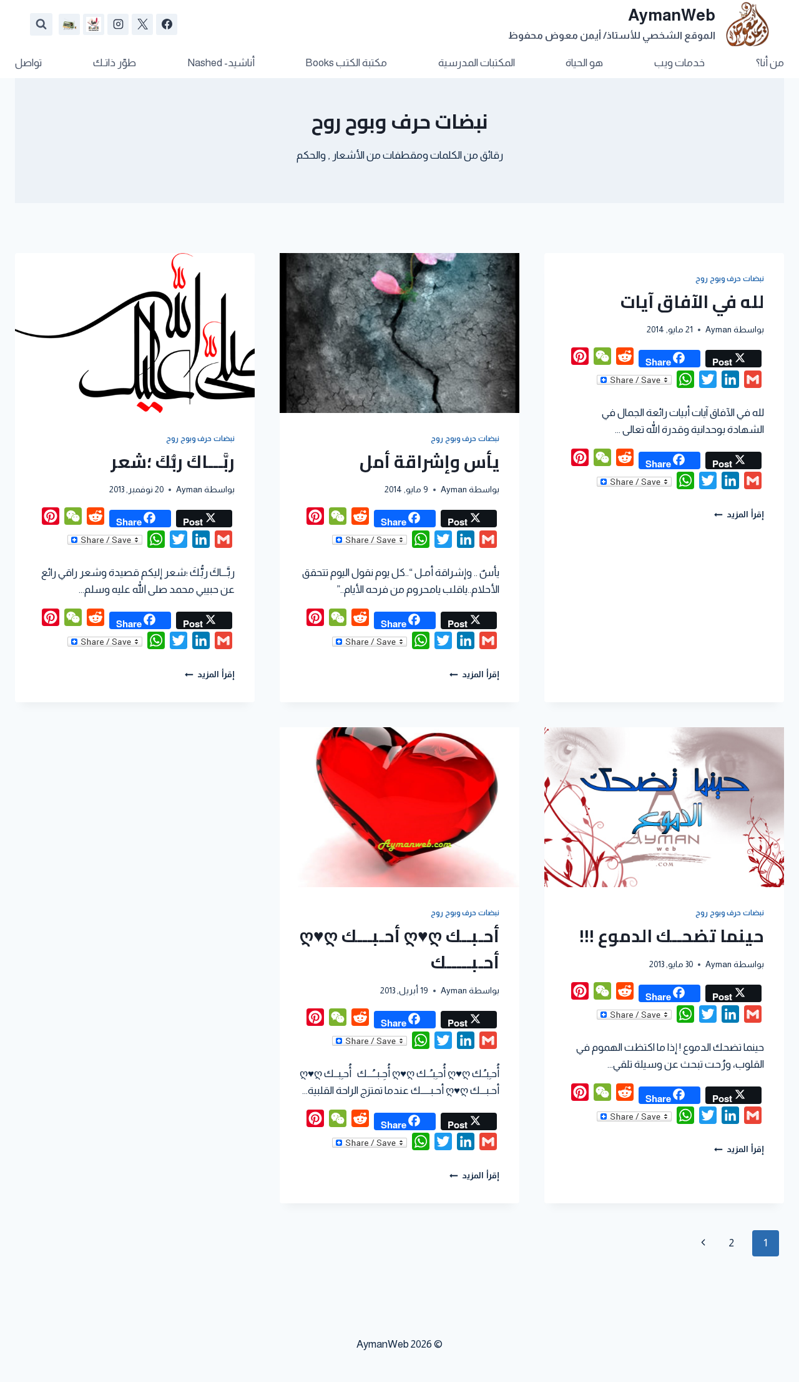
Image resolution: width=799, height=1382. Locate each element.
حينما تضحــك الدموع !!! (671, 936)
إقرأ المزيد (739, 514)
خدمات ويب (679, 63)
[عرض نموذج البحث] (41, 24)
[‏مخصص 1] (93, 24)
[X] (142, 24)
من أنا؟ (770, 63)
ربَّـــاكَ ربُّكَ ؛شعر (172, 461)
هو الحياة (584, 63)
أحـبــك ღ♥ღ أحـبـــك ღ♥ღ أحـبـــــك (399, 949)
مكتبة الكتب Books (346, 63)
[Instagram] (118, 24)
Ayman (718, 329)
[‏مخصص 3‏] (69, 24)
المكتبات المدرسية (476, 63)
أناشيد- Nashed (221, 63)
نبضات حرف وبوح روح (729, 278)
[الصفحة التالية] (703, 1243)
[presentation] (399, 333)
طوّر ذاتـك (114, 63)
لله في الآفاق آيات (692, 302)
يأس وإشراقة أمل (429, 461)
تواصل (28, 63)
